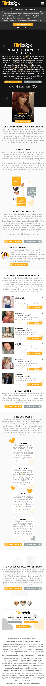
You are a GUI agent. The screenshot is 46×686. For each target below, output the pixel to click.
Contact (31, 641)
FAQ (8, 638)
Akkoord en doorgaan (24, 24)
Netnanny (16, 667)
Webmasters (37, 641)
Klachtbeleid (13, 638)
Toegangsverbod (22, 638)
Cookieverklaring (10, 641)
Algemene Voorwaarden (22, 641)
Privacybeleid (35, 638)
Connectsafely (25, 667)
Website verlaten (23, 28)
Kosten (29, 638)
